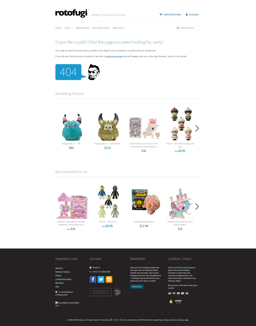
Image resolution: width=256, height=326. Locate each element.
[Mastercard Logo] (174, 293)
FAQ (57, 287)
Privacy (58, 276)
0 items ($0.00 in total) (172, 14)
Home (58, 27)
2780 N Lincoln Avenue (185, 268)
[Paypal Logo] (178, 293)
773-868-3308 (104, 272)
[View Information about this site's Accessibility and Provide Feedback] (68, 304)
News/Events (82, 27)
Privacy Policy (163, 320)
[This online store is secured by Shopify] (175, 304)
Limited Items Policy (63, 279)
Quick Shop (74, 129)
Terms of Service (178, 320)
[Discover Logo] (182, 293)
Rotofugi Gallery (101, 27)
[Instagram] (109, 279)
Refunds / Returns (62, 272)
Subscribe (136, 286)
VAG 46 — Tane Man (108, 201)
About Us (59, 268)
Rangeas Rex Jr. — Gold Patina (108, 123)
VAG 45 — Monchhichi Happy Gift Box (181, 123)
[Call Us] (90, 272)
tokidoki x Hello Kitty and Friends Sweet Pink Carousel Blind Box (72, 201)
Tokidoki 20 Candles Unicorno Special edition (181, 201)
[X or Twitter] (101, 279)
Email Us (95, 268)
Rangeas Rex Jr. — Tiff (72, 123)
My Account (193, 14)
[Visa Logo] (169, 293)
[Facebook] (93, 279)
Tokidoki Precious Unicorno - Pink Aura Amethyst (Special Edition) (145, 123)
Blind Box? (59, 283)
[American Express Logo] (186, 293)
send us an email (114, 56)
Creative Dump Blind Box (145, 201)
